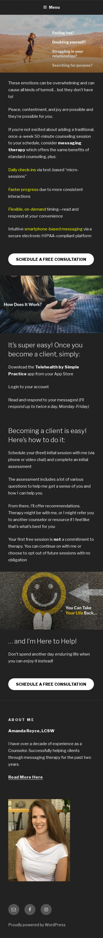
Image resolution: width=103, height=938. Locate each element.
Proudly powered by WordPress (37, 924)
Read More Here (25, 777)
